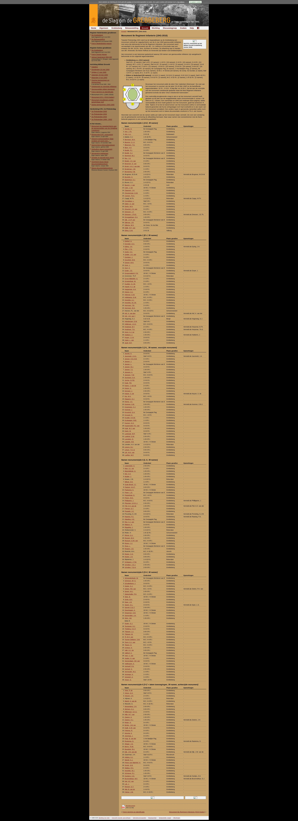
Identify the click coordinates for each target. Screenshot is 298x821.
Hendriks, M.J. (130, 771)
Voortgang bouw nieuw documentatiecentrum (99, 163)
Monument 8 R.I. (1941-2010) (102, 94)
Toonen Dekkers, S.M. (132, 639)
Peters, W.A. (129, 498)
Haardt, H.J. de (130, 287)
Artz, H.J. (128, 134)
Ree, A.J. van (129, 522)
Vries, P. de (128, 690)
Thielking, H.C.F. (130, 629)
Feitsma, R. (129, 730)
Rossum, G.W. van (131, 541)
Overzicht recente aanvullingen (121, 818)
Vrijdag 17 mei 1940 (98, 72)
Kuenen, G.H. (129, 423)
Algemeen (103, 28)
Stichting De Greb (104, 818)
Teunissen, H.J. (130, 626)
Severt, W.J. (129, 591)
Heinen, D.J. (129, 292)
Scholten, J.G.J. (130, 565)
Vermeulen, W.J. (130, 672)
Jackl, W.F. (128, 343)
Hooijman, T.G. (130, 329)
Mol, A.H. (128, 474)
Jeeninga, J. (129, 736)
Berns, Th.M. (129, 746)
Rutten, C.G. (129, 554)
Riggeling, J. (129, 527)
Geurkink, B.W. (130, 260)
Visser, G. (128, 680)
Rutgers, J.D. (129, 549)
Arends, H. (128, 129)
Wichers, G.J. (129, 709)
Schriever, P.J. (130, 773)
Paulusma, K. (129, 490)
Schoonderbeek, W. (131, 578)
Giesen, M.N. (129, 262)
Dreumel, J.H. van (131, 209)
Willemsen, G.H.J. (131, 712)
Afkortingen (176, 818)
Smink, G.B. (129, 765)
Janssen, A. (129, 372)
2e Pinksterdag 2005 (99, 111)
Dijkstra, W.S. (129, 225)
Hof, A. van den (130, 313)
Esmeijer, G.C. (130, 244)
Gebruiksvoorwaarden (139, 818)
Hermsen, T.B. (130, 305)
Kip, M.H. (128, 396)
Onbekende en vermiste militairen (103, 86)
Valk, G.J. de (129, 650)
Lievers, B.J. (129, 447)
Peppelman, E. (130, 495)
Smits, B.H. (129, 599)
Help (192, 28)
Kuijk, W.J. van (130, 428)
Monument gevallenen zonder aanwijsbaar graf (102, 101)
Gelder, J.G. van (130, 254)
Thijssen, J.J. (129, 631)
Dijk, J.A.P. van (130, 220)
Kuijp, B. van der (130, 738)
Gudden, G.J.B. (130, 284)
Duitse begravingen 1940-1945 (102, 105)
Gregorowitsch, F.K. (131, 273)
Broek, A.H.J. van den (132, 166)
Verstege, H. (129, 674)
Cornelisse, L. (129, 201)
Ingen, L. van (129, 340)
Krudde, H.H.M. (130, 418)
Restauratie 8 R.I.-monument (102, 134)
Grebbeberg (116, 28)
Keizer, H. (128, 388)
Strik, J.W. (128, 618)
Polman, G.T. (129, 508)
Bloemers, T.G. (130, 145)
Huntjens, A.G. (130, 776)
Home (93, 28)
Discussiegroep (170, 28)
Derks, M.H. (129, 206)
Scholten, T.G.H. (130, 567)
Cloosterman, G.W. (131, 193)
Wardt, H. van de (130, 701)
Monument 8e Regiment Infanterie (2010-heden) (187, 812)
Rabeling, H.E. (130, 519)
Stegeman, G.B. (130, 613)
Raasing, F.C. (129, 517)
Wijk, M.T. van (129, 714)
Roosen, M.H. (129, 538)
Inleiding (94, 67)
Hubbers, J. (129, 335)
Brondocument (130, 806)
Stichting (156, 28)
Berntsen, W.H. (130, 139)
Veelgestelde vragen (165, 818)
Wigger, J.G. (129, 744)
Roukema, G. (129, 741)
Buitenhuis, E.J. (130, 180)
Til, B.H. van (129, 637)
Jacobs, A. (128, 353)
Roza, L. (128, 546)
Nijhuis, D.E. (129, 482)
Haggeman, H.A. (130, 289)
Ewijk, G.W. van (130, 728)
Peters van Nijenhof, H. (133, 762)
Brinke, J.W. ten (130, 725)
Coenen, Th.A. (130, 196)
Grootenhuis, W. (130, 281)
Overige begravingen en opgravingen (100, 81)
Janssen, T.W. (129, 375)
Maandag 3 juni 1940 (99, 77)
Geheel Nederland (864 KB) (101, 57)
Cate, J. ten (129, 188)
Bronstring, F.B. (130, 172)
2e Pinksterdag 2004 (99, 114)
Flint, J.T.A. (128, 249)
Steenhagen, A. (130, 610)
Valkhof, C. (128, 653)
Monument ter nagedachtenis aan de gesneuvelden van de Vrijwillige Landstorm (104, 128)
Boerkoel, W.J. (130, 156)
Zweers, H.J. (129, 720)
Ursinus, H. (128, 648)
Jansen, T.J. (129, 369)
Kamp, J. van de (130, 386)
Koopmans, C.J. (130, 407)
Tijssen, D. (128, 645)
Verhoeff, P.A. (129, 666)
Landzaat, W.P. (130, 434)
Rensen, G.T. (129, 787)
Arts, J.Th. (128, 131)
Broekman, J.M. (130, 169)
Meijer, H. (128, 722)
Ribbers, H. (128, 524)
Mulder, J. (128, 476)
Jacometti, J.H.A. (131, 356)
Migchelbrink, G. (130, 471)
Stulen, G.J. (129, 623)
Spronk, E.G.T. (130, 607)
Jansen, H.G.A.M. (131, 359)
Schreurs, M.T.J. (130, 581)
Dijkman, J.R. (129, 222)
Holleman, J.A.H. (130, 324)
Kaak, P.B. (128, 383)
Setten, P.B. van (130, 589)
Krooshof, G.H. (130, 412)
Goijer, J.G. (129, 270)
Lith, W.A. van (129, 452)
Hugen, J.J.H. (129, 337)
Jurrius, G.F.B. (130, 380)
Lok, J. (127, 784)
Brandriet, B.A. (130, 749)
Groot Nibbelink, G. (131, 279)
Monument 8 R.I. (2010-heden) (102, 97)
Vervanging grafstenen (99, 153)
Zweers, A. (128, 717)
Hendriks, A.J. (129, 300)
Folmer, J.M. (129, 792)
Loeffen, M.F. (129, 455)
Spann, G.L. (129, 605)
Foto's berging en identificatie (102, 92)
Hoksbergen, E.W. (131, 321)
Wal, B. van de (130, 789)
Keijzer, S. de (129, 393)
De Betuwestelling (98, 39)
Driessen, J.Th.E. (131, 214)
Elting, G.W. (129, 230)
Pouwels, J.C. (129, 511)
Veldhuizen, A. (129, 664)
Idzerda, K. (128, 733)
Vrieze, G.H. (129, 693)
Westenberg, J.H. (131, 706)
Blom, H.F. (128, 148)
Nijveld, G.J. (129, 760)
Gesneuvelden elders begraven (103, 89)
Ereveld (145, 28)
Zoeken (183, 28)
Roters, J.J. (129, 543)
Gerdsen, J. (129, 257)
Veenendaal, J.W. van (132, 661)
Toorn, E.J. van (130, 642)
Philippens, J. (129, 500)
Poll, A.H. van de (130, 506)
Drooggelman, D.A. (131, 217)
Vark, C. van (129, 656)
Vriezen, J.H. (129, 696)
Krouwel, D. (129, 415)
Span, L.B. (128, 602)
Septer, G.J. (129, 586)
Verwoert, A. (129, 677)
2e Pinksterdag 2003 (99, 117)
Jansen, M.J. (129, 367)
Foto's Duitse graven (99, 54)
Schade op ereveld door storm (102, 157)
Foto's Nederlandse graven (101, 43)
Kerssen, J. (129, 391)
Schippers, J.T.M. (131, 562)
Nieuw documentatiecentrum (102, 168)
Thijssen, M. (129, 634)
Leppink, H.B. (129, 442)
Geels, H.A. (129, 252)
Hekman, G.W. (130, 295)
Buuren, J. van (130, 185)
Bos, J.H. (128, 158)
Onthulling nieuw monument (101, 149)
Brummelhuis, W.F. (131, 779)
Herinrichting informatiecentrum (103, 145)
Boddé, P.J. (129, 150)
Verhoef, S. (128, 669)
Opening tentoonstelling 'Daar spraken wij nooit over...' (102, 140)
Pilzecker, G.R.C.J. (131, 503)
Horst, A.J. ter (129, 332)
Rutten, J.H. (129, 557)
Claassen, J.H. (130, 190)
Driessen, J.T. (129, 212)
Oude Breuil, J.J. (130, 484)
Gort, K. (127, 268)
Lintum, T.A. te (130, 450)
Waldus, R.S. (129, 768)
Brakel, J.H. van (130, 161)
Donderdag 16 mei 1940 (100, 69)
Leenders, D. (129, 439)
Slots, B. (128, 597)
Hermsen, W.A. (130, 308)
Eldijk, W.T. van (130, 228)
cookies (129, 2)
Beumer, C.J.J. (130, 142)
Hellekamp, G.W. (130, 297)
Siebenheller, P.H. (131, 594)
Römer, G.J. (129, 535)
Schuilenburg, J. (130, 583)
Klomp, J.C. (129, 402)
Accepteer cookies (195, 2)
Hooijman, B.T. (130, 327)
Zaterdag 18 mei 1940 (99, 75)
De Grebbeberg (97, 35)
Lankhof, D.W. (130, 436)
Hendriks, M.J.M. (131, 303)
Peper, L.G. (129, 492)
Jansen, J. (128, 361)
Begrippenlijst (152, 818)
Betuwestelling (131, 28)
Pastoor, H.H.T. (130, 487)
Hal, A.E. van (129, 781)
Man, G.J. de (129, 468)
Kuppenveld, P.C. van (132, 426)
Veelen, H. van (130, 658)
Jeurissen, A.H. (130, 377)
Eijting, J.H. (129, 246)
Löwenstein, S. (130, 466)
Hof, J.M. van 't (130, 316)
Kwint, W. (128, 431)
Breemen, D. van (130, 164)
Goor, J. (127, 265)
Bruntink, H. (129, 177)
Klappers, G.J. (130, 399)
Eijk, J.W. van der (131, 752)
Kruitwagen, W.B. (131, 420)
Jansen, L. (128, 364)
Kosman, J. (129, 410)
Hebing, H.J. (129, 757)
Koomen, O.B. (130, 404)
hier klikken (180, 2)
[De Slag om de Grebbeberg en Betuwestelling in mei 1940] (149, 14)
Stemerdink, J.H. (130, 615)
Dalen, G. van (129, 204)
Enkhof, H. (128, 241)
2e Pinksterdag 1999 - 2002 (101, 119)
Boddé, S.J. (129, 153)
